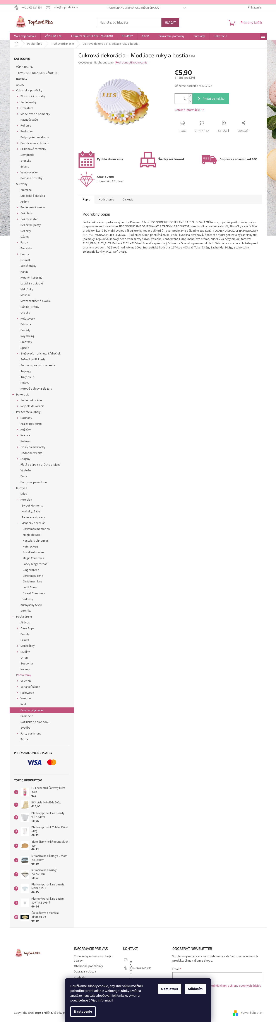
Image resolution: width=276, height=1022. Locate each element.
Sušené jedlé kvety (33, 359)
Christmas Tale (32, 581)
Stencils (26, 161)
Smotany (26, 342)
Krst (23, 704)
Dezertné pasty (31, 225)
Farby (24, 242)
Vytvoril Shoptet (251, 1013)
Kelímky (26, 441)
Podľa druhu (24, 617)
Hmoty (25, 254)
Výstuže (26, 470)
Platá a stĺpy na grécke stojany (40, 464)
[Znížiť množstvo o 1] (190, 101)
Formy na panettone (34, 482)
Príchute (26, 324)
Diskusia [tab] (128, 199)
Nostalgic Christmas (36, 541)
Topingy (26, 371)
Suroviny (21, 184)
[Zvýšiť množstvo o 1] (190, 96)
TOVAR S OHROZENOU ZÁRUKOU (37, 73)
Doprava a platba (85, 971)
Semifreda (27, 155)
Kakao (25, 272)
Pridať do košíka (214, 98)
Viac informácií (102, 1000)
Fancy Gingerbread (35, 564)
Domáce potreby (32, 178)
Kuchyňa (21, 488)
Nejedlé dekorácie (33, 406)
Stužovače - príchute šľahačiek (41, 353)
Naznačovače (29, 120)
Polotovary (28, 319)
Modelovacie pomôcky (35, 114)
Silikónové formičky (33, 149)
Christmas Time (33, 576)
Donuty (25, 634)
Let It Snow (30, 587)
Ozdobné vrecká (31, 453)
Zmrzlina (26, 190)
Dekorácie (22, 394)
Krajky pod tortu (31, 424)
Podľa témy (23, 675)
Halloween (27, 693)
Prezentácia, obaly (28, 412)
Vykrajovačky (29, 172)
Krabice (26, 435)
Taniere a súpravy (33, 517)
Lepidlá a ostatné (32, 283)
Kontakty (80, 977)
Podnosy (26, 418)
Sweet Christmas (34, 593)
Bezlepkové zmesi (33, 207)
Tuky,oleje (27, 377)
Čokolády (27, 213)
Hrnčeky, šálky (31, 511)
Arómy (25, 202)
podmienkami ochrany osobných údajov (235, 986)
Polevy (25, 383)
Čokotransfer (29, 219)
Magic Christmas (33, 558)
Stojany (25, 459)
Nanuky (25, 669)
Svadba (25, 728)
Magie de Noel (32, 535)
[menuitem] (25, 36)
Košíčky (26, 430)
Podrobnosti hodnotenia (131, 63)
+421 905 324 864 (140, 968)
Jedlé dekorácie (31, 400)
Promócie (27, 716)
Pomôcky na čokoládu (35, 143)
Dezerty (26, 231)
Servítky (26, 611)
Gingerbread (31, 570)
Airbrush (26, 622)
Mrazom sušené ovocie (36, 301)
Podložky (27, 131)
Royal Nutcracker (34, 552)
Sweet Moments (32, 505)
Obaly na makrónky (33, 447)
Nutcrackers (31, 546)
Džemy (25, 237)
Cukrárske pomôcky (29, 90)
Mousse (26, 295)
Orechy (25, 313)
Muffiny (25, 652)
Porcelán (26, 500)
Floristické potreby (33, 96)
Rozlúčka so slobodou (35, 722)
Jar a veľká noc (30, 687)
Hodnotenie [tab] (106, 199)
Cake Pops (27, 628)
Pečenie (26, 125)
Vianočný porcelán (33, 523)
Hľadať (170, 22)
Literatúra (27, 108)
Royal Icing (27, 336)
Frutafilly (26, 248)
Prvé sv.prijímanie (32, 710)
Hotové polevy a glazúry (36, 389)
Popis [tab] (86, 199)
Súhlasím (195, 988)
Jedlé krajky (28, 102)
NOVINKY (21, 79)
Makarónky (28, 646)
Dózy (24, 476)
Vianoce (26, 698)
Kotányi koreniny (31, 278)
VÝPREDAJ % (24, 67)
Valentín (26, 681)
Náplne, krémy (30, 307)
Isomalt (25, 260)
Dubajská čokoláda (33, 196)
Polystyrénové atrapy (35, 137)
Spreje (25, 348)
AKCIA (20, 85)
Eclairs (25, 166)
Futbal (25, 739)
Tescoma (27, 663)
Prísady (25, 330)
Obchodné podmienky (88, 966)
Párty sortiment (31, 733)
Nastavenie (83, 1011)
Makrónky (27, 289)
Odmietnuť (169, 988)
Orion (24, 658)
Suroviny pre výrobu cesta (38, 365)
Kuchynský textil (31, 605)
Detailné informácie (187, 110)
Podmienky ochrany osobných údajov (133, 8)
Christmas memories (36, 529)
